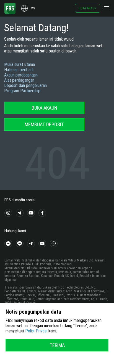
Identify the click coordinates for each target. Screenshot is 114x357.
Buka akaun (88, 8)
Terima (57, 345)
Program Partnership (22, 90)
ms (33, 8)
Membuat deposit (44, 124)
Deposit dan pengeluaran (25, 85)
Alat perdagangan (19, 80)
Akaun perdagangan (21, 75)
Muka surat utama (19, 64)
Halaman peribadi (18, 69)
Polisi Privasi (36, 331)
